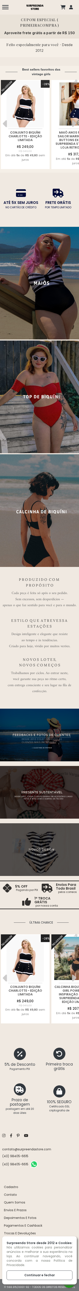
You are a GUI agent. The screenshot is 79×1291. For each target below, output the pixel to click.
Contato (10, 1194)
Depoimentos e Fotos (20, 1218)
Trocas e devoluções (20, 1233)
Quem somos (14, 1202)
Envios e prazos (15, 1210)
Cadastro (11, 1187)
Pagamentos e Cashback (23, 1225)
